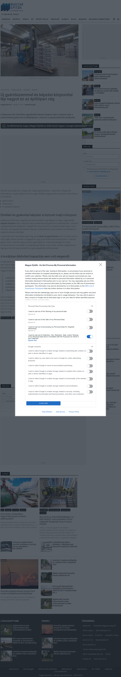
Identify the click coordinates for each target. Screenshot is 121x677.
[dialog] (60, 338)
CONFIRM (43, 403)
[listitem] (60, 306)
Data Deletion (47, 412)
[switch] (90, 311)
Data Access (60, 412)
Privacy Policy (74, 412)
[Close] (101, 265)
